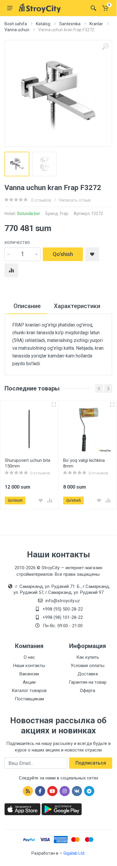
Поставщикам (29, 699)
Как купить (87, 657)
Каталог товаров (29, 690)
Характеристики (77, 306)
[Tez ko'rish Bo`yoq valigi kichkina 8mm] (112, 404)
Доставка (88, 674)
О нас (29, 657)
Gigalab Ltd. (74, 853)
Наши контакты (29, 665)
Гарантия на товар (88, 682)
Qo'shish (63, 254)
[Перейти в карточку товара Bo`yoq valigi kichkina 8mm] (87, 429)
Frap (64, 213)
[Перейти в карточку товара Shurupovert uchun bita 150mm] (29, 429)
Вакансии (29, 674)
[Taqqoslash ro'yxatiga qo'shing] (50, 500)
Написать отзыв (75, 200)
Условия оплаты (87, 665)
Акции (29, 682)
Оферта (87, 690)
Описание (27, 306)
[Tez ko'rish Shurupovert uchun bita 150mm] (53, 404)
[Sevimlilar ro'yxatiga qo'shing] (41, 500)
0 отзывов (41, 200)
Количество (17, 242)
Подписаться (90, 763)
